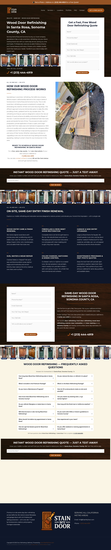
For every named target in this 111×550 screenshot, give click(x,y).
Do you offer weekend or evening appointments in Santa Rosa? (73, 428)
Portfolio (68, 10)
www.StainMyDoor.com (47, 542)
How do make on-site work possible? (72, 390)
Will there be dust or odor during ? (33, 413)
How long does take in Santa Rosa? (35, 377)
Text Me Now (55, 185)
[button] (96, 10)
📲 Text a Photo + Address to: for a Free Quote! (55, 2)
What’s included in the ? (32, 383)
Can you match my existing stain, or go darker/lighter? (70, 398)
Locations (60, 10)
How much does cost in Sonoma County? (34, 398)
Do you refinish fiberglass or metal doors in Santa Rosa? (35, 405)
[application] (53, 10)
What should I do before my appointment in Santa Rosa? (35, 420)
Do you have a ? (31, 389)
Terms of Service (44, 544)
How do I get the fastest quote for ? (33, 428)
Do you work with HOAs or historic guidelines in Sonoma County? (72, 413)
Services (50, 10)
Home (43, 10)
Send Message (82, 72)
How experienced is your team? (67, 419)
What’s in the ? (70, 383)
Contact (82, 10)
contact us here (21, 158)
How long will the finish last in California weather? (73, 404)
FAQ (75, 10)
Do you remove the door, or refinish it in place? (72, 376)
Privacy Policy (34, 544)
